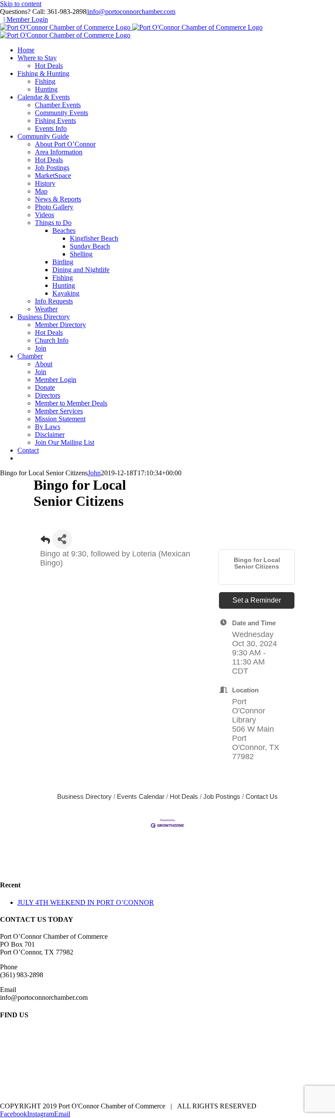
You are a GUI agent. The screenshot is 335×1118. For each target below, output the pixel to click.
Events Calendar (140, 796)
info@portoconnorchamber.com (131, 11)
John (94, 473)
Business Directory (84, 796)
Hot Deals (184, 796)
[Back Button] (45, 542)
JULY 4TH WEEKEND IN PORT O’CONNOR (85, 902)
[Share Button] (62, 539)
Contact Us (262, 796)
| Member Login (25, 19)
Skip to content (20, 3)
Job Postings (221, 796)
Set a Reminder (256, 600)
